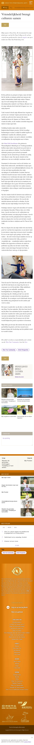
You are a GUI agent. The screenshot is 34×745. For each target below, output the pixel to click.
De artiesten (17, 650)
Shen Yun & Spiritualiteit (17, 635)
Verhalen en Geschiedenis (17, 687)
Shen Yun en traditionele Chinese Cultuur (17, 689)
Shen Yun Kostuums (17, 681)
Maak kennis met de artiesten (17, 637)
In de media (17, 654)
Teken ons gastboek (17, 612)
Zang (17, 679)
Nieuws (9, 527)
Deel (5, 25)
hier (26, 342)
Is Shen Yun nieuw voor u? (17, 624)
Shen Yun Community (12, 342)
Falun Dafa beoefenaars (11, 143)
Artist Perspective (23, 350)
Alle (4, 527)
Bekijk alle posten (19, 377)
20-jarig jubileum (17, 622)
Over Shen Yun (17, 620)
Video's (17, 643)
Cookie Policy (27, 742)
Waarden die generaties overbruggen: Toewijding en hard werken (7, 464)
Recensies (17, 652)
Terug (5, 7)
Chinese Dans (17, 675)
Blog (11, 8)
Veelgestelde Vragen (17, 639)
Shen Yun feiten (17, 631)
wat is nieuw (17, 661)
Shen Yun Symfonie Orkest (17, 626)
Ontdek (17, 672)
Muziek (17, 677)
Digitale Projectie (17, 683)
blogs (17, 666)
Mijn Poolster (28, 461)
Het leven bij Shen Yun (17, 628)
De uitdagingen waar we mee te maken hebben (17, 633)
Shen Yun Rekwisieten (17, 685)
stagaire (24, 37)
